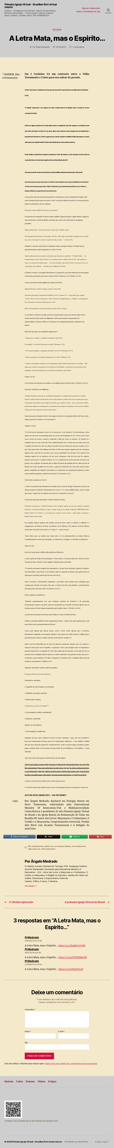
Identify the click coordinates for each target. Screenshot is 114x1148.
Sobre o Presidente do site (88, 11)
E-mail (61, 1032)
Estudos (57, 30)
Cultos (19, 1081)
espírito (47, 846)
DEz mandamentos (35, 846)
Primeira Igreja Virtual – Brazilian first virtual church (37, 1142)
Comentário (30, 1010)
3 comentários (78, 47)
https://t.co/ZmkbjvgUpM (71, 945)
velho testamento (48, 849)
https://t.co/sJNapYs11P (70, 969)
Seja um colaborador (91, 8)
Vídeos (41, 1081)
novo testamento (79, 846)
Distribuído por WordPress (76, 1142)
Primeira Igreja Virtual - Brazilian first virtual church (30, 5)
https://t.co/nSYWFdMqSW (72, 957)
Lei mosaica (59, 846)
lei (52, 846)
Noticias (8, 1081)
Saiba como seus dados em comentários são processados (71, 1063)
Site (26, 1042)
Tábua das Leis (34, 849)
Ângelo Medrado (43, 47)
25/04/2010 (61, 47)
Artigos (52, 1081)
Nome (28, 1032)
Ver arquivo (31, 886)
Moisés (68, 846)
